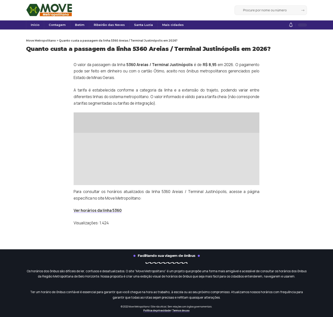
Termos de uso (181, 310)
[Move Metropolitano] (49, 10)
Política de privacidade (157, 310)
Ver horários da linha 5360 (98, 210)
